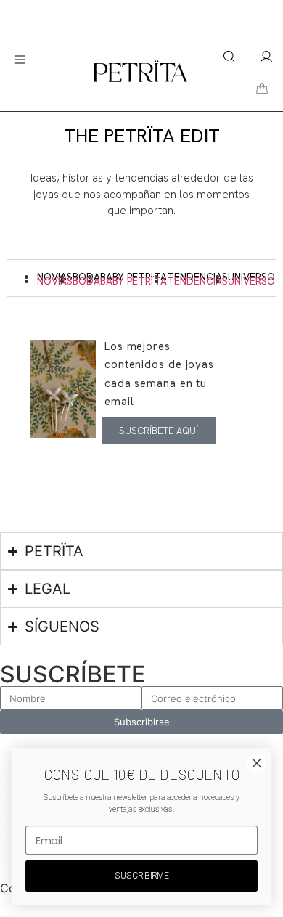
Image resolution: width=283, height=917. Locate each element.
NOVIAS (55, 281)
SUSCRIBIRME (141, 876)
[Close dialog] (257, 763)
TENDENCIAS (197, 281)
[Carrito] (261, 89)
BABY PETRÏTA (133, 281)
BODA (86, 281)
